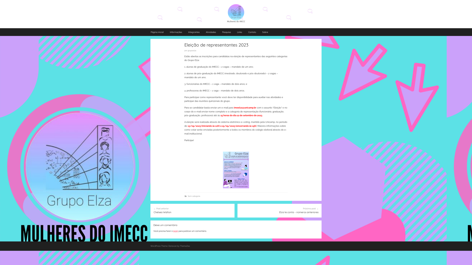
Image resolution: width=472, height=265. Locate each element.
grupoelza (192, 50)
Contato (252, 32)
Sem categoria (194, 196)
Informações (176, 32)
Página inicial (157, 32)
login (175, 231)
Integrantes (194, 32)
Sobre (265, 32)
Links (239, 32)
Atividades (211, 32)
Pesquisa (226, 32)
